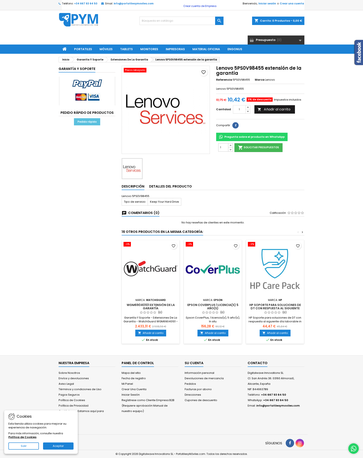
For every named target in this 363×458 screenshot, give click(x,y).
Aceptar (58, 446)
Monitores (149, 49)
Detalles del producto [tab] (170, 186)
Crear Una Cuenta (134, 389)
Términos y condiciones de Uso (80, 389)
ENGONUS (235, 49)
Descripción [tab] (133, 186)
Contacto (257, 363)
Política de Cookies (72, 400)
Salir (24, 446)
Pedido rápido (87, 121)
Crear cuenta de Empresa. (200, 6)
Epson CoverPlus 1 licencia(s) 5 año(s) (212, 306)
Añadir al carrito (274, 109)
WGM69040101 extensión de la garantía (151, 306)
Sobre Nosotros (69, 373)
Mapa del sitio (131, 373)
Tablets (126, 49)
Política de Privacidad (73, 406)
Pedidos (190, 384)
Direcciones (193, 395)
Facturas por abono (198, 389)
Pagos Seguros (69, 395)
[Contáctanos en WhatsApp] (353, 448)
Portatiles (83, 49)
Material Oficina (206, 49)
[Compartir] (235, 125)
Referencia (224, 80)
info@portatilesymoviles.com (134, 3)
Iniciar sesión (267, 3)
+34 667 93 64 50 (85, 3)
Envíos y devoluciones (74, 378)
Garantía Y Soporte (77, 68)
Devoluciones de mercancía (204, 378)
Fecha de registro (134, 378)
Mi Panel (127, 384)
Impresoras (175, 49)
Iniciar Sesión (131, 395)
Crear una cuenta (292, 3)
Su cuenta (194, 363)
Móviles (106, 49)
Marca (259, 80)
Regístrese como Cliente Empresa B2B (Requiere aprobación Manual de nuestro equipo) (148, 405)
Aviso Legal (66, 384)
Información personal (199, 373)
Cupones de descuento (201, 400)
